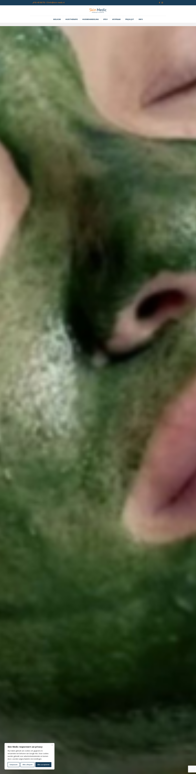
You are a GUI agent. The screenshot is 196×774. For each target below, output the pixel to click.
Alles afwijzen (27, 764)
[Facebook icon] (159, 2)
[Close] (52, 745)
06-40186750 (39, 2)
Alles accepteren (43, 764)
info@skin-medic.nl (57, 2)
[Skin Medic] (98, 10)
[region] (29, 756)
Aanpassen (14, 764)
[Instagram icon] (162, 2)
